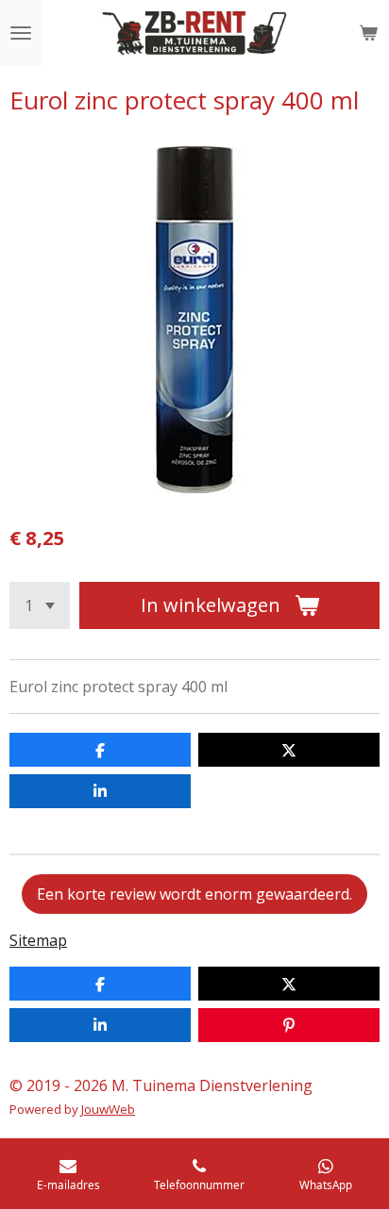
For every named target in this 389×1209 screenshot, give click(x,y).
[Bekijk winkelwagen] (368, 33)
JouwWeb (108, 1109)
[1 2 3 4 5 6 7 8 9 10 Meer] (39, 605)
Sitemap (38, 940)
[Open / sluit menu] (21, 33)
